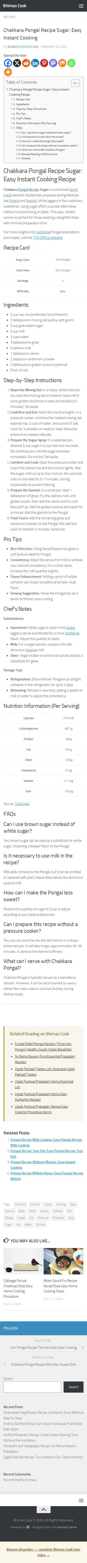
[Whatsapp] (71, 63)
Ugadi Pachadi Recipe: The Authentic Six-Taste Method (43, 1457)
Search (8, 1379)
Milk (69, 1211)
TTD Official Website (48, 238)
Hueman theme (67, 1527)
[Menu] (81, 6)
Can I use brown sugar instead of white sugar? (46, 132)
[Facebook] (8, 63)
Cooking (61, 1204)
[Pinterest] (44, 63)
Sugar (8, 1224)
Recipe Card (23, 99)
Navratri (31, 201)
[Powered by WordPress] (27, 1527)
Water (28, 1224)
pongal (21, 1217)
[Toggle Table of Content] (73, 83)
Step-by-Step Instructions (31, 108)
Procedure (58, 1217)
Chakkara (20, 1204)
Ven (18, 1224)
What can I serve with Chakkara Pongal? (43, 149)
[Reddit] (26, 63)
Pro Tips (21, 113)
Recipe (34, 190)
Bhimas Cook (14, 5)
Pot (31, 1217)
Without (40, 1224)
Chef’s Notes (23, 118)
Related (26, 158)
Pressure (43, 1217)
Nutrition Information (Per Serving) (36, 123)
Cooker (48, 1204)
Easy (73, 1204)
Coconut (34, 1204)
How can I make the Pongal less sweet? (43, 141)
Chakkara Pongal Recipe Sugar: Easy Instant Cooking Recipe (39, 92)
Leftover (58, 1211)
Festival (9, 1211)
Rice (71, 1217)
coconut (31, 650)
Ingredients (22, 104)
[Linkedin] (35, 63)
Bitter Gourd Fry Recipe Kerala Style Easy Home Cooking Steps (60, 1286)
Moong (9, 1217)
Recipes (9, 17)
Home (32, 1211)
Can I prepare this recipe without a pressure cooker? (50, 145)
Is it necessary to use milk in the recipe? (43, 136)
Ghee (22, 1211)
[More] (8, 72)
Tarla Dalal (22, 804)
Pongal (23, 190)
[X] (17, 63)
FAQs (19, 128)
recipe (70, 628)
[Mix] (62, 63)
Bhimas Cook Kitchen (23, 47)
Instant (44, 1211)
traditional (43, 232)
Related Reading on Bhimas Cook (40, 154)
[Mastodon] (53, 63)
